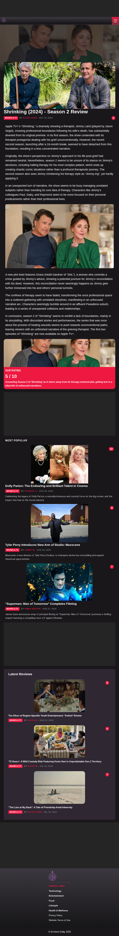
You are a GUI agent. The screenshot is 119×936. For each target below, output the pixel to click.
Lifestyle (53, 905)
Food (51, 900)
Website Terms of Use (59, 920)
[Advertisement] (31, 8)
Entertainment (56, 895)
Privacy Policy (55, 915)
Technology (55, 891)
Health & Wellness (58, 910)
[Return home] (4, 21)
